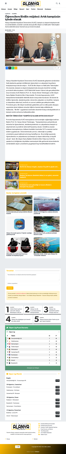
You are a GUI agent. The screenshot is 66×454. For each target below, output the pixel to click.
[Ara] (56, 4)
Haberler (7, 13)
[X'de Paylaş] (9, 68)
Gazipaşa (48, 9)
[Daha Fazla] (16, 68)
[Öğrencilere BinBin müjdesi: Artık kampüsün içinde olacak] (33, 49)
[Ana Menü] (6, 3)
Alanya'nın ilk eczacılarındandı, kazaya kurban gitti (35, 310)
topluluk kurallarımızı (21, 293)
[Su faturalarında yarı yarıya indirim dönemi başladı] (19, 203)
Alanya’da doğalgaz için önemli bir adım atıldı (21, 320)
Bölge (16, 9)
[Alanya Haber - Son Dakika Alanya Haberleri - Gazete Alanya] (31, 3)
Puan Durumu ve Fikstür (47, 429)
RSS (18, 446)
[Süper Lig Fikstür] (59, 374)
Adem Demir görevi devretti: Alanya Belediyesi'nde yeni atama (16, 310)
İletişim (36, 439)
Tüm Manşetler (45, 430)
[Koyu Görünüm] (59, 4)
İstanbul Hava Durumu (46, 425)
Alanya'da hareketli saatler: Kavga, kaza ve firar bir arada (54, 310)
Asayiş (10, 9)
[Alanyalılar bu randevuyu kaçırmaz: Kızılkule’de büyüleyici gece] (19, 245)
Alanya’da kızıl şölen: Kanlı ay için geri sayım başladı (49, 320)
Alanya (3, 9)
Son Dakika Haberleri (46, 432)
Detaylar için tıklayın (33, 368)
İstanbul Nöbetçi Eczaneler (48, 423)
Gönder (10, 288)
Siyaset (21, 9)
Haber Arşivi (44, 434)
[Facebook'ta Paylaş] (7, 68)
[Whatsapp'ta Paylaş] (12, 68)
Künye (8, 439)
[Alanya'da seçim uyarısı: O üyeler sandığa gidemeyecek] (19, 224)
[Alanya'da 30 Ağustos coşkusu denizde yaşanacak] (47, 203)
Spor (27, 9)
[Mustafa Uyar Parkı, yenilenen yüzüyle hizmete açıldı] (47, 224)
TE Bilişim (37, 451)
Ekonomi (40, 9)
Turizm (33, 9)
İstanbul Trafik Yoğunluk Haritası (49, 427)
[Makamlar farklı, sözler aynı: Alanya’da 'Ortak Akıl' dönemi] (47, 245)
